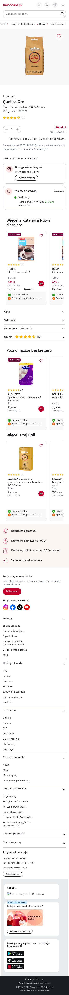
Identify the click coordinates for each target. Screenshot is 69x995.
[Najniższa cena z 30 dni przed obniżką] (32, 289)
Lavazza (9, 96)
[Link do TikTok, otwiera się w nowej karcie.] (20, 607)
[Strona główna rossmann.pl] (12, 5)
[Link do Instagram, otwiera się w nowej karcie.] (5, 607)
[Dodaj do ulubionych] (59, 36)
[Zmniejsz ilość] (7, 129)
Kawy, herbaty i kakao (22, 24)
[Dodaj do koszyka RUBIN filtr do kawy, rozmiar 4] (41, 283)
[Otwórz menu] (63, 4)
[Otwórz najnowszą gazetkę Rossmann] (25, 894)
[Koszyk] (55, 5)
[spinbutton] (12, 129)
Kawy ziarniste (58, 24)
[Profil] (39, 5)
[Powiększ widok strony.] (42, 980)
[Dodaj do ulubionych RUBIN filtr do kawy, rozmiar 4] (41, 235)
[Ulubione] (47, 5)
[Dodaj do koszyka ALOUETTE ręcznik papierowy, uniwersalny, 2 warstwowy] (41, 409)
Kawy (42, 24)
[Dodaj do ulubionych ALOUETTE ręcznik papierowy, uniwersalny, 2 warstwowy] (41, 361)
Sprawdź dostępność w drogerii (27, 298)
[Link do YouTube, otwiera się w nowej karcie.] (27, 607)
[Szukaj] (62, 14)
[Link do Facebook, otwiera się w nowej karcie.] (13, 607)
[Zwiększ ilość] (17, 129)
